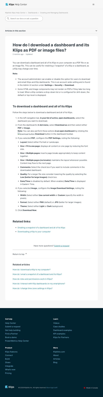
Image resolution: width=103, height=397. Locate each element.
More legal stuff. (52, 387)
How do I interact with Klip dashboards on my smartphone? (39, 283)
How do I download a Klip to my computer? (31, 269)
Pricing (8, 373)
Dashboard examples (62, 330)
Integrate (9, 366)
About (56, 355)
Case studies (59, 326)
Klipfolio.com (59, 352)
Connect (9, 355)
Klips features (11, 352)
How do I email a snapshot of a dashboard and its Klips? (37, 274)
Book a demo (11, 337)
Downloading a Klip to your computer (34, 231)
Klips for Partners (61, 337)
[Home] (30, 4)
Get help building (12, 330)
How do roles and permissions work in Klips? (33, 279)
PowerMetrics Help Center (17, 341)
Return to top (19, 254)
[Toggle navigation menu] (93, 5)
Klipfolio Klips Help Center (15, 13)
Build (7, 359)
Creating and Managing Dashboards (54, 13)
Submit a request (61, 246)
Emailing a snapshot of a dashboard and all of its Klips (41, 227)
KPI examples (59, 334)
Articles (56, 359)
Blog (55, 362)
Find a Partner (11, 334)
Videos (56, 323)
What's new (10, 369)
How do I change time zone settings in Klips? (33, 288)
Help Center (10, 323)
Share (7, 362)
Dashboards (32, 13)
